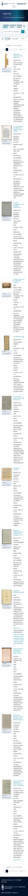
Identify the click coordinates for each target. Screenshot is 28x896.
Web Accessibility (6, 893)
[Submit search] (22, 31)
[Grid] (9, 38)
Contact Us (15, 893)
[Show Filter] (2, 38)
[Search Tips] (24, 26)
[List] (6, 38)
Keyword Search (6, 26)
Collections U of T (11, 880)
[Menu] (14, 6)
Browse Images (19, 26)
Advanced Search (13, 26)
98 (20, 49)
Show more (17, 628)
